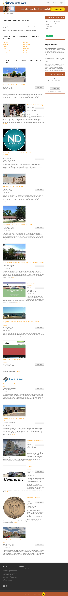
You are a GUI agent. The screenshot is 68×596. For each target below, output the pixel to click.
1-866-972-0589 (6, 30)
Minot (25, 50)
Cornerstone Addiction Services (12, 384)
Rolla (25, 52)
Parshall (5, 52)
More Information (54, 54)
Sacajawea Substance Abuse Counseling (14, 84)
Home (4, 13)
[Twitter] (4, 586)
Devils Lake (6, 44)
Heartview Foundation (33, 497)
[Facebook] (7, 586)
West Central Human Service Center (13, 418)
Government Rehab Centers (26, 568)
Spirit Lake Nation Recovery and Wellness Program (18, 224)
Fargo (5, 46)
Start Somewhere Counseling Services (14, 540)
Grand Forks (27, 48)
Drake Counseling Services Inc (12, 359)
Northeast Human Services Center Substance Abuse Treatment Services (21, 153)
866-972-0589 (55, 88)
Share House (31, 283)
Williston (5, 55)
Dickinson (26, 44)
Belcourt (5, 42)
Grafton (5, 48)
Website (6, 156)
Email (4, 156)
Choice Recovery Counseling (35, 440)
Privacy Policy (11, 581)
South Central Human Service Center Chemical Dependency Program (23, 262)
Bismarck (26, 42)
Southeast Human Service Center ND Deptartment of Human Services (21, 322)
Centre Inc (30, 466)
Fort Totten (26, 46)
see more (20, 98)
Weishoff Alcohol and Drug (35, 104)
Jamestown (6, 50)
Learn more (39, 87)
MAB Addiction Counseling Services (13, 186)
